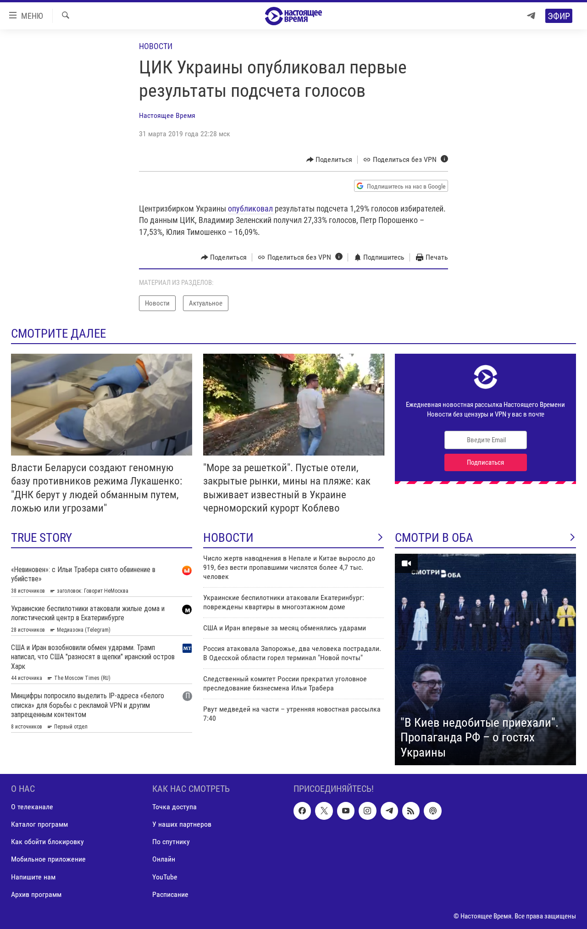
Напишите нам (33, 877)
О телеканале (32, 807)
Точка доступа (174, 807)
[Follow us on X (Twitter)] (323, 811)
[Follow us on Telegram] (389, 811)
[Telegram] (531, 16)
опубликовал (251, 208)
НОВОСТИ (228, 537)
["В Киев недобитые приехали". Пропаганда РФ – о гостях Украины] (485, 660)
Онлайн (163, 859)
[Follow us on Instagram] (367, 811)
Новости (155, 46)
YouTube (164, 877)
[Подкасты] (432, 811)
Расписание (170, 894)
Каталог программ (39, 824)
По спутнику (171, 842)
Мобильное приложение (48, 859)
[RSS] (411, 811)
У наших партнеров (181, 824)
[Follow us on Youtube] (345, 811)
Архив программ (36, 894)
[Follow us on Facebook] (302, 811)
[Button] (329, 160)
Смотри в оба (434, 537)
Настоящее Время (167, 115)
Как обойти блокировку (47, 842)
